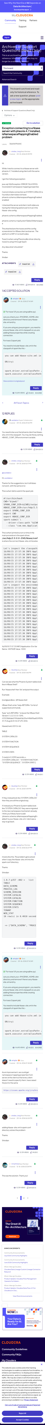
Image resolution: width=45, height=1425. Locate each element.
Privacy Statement (31, 1400)
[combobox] (22, 73)
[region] (22, 1393)
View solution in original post (14, 381)
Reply (37, 279)
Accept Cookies (22, 1420)
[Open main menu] (42, 37)
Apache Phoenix (15, 144)
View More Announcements (22, 1296)
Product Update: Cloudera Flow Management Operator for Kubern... (20, 1280)
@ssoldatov (6, 473)
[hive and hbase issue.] (42, 402)
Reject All (22, 1413)
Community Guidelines (14, 1349)
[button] (41, 159)
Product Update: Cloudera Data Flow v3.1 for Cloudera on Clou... (20, 1289)
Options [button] (8, 115)
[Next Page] (28, 1198)
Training (22, 20)
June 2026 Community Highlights (16, 1262)
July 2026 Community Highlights (15, 1256)
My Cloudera (9, 1360)
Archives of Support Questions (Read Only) (19, 110)
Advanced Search (9, 79)
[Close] (41, 1364)
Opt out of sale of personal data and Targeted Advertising (22, 1406)
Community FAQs (11, 1354)
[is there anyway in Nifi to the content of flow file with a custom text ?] (2, 403)
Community (10, 20)
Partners (33, 20)
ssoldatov (8, 478)
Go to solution (33, 123)
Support (22, 26)
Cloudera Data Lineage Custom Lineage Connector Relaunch (22, 1270)
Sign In (6, 37)
